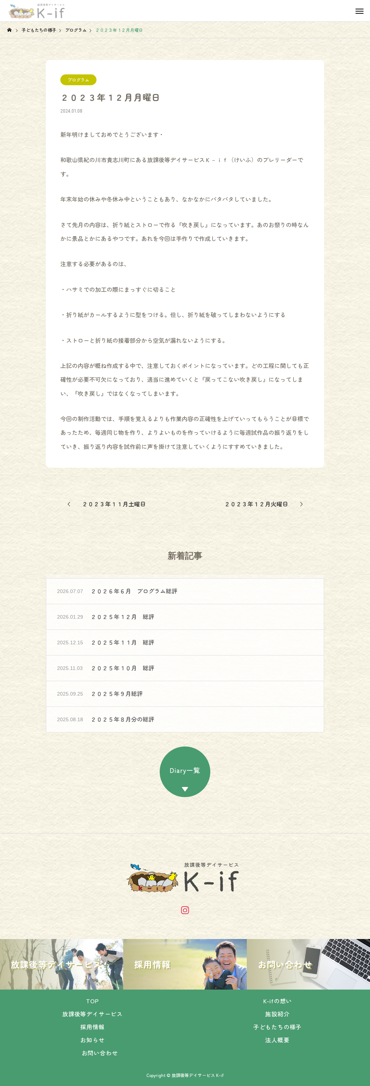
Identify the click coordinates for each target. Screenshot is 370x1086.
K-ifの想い (277, 1000)
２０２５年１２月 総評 (122, 616)
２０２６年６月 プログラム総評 (134, 591)
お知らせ (92, 1039)
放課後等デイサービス (92, 1013)
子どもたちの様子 (277, 1026)
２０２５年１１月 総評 (122, 642)
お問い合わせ (100, 1052)
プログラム (78, 80)
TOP (92, 1000)
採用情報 (92, 1026)
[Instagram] (185, 910)
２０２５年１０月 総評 (122, 667)
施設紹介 (277, 1013)
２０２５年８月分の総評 (122, 719)
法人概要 (277, 1039)
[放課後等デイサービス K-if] (38, 11)
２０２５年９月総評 (117, 693)
